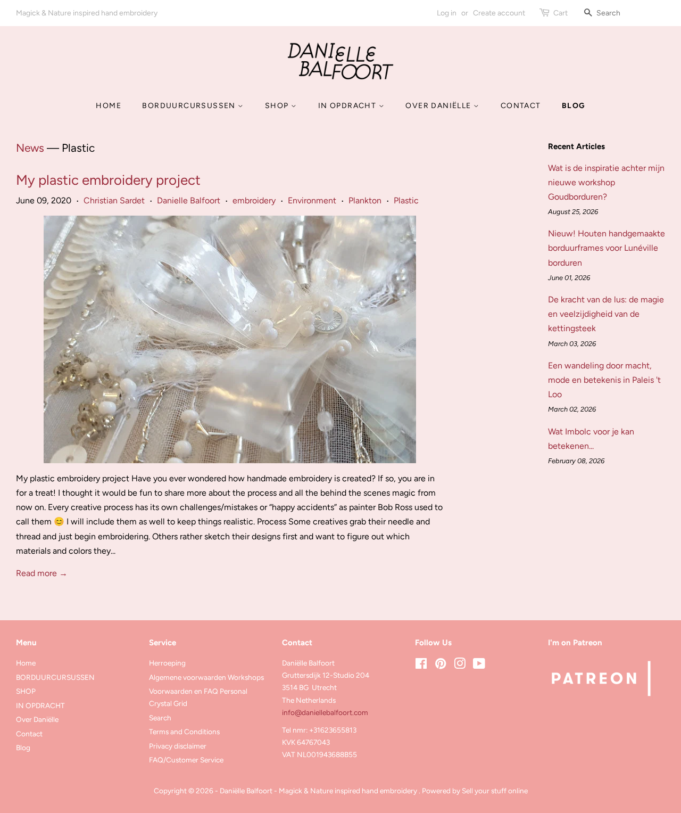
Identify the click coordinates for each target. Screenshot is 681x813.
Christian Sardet (114, 200)
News (30, 147)
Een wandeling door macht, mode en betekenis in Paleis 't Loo (604, 379)
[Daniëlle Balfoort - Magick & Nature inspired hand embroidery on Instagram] (460, 665)
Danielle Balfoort (188, 200)
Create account (499, 13)
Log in (446, 13)
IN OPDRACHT (348, 105)
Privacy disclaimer (177, 746)
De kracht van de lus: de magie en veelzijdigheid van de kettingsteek (606, 313)
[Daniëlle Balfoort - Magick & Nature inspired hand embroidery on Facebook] (421, 665)
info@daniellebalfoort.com (325, 712)
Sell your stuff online (495, 790)
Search (160, 717)
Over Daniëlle (439, 105)
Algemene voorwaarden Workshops (206, 677)
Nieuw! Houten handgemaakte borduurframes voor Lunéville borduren (606, 247)
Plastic (406, 200)
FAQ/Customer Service (186, 759)
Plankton (364, 200)
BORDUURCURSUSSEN (190, 105)
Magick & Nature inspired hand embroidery (86, 13)
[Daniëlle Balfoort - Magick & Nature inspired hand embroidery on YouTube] (479, 665)
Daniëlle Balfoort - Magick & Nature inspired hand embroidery (319, 790)
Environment (312, 200)
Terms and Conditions (184, 731)
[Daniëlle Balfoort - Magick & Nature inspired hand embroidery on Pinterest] (440, 665)
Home (108, 105)
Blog (573, 105)
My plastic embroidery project (108, 179)
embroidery (254, 200)
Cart (560, 13)
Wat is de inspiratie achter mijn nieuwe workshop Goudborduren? (606, 182)
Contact (521, 105)
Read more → (42, 573)
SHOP (278, 105)
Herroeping (167, 663)
